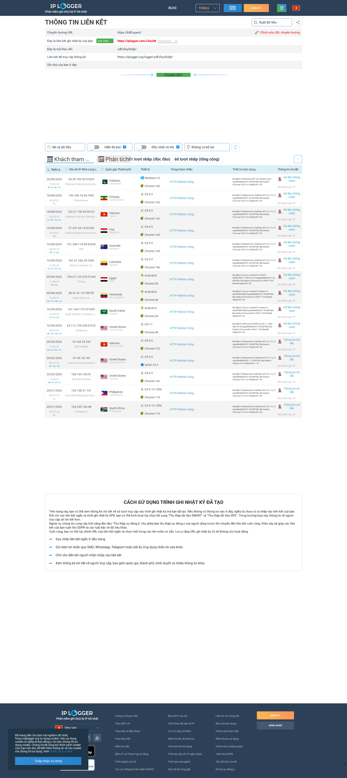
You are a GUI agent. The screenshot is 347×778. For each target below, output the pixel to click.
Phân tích (117, 159)
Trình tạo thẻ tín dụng (180, 746)
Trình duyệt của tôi (125, 761)
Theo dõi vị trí (122, 723)
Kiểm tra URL (122, 746)
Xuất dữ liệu (268, 22)
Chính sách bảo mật (227, 731)
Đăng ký (256, 8)
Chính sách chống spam (229, 746)
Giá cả (282, 8)
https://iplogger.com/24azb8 (136, 41)
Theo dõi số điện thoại (127, 731)
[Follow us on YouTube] (97, 738)
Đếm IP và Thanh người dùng (131, 754)
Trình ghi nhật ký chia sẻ (298, 22)
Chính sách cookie (61, 751)
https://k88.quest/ (129, 32)
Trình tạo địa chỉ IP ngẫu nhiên (185, 754)
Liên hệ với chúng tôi (227, 715)
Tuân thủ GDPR (224, 754)
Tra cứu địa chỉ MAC (179, 731)
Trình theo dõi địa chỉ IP (181, 723)
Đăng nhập (233, 8)
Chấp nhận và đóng (48, 761)
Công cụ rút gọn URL (126, 715)
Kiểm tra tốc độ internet (181, 738)
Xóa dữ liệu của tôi (226, 761)
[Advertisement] (173, 107)
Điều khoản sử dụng (227, 738)
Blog (172, 8)
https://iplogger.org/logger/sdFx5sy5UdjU (145, 57)
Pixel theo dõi (122, 738)
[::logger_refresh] (236, 147)
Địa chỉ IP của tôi (177, 715)
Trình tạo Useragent (179, 761)
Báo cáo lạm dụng (226, 723)
